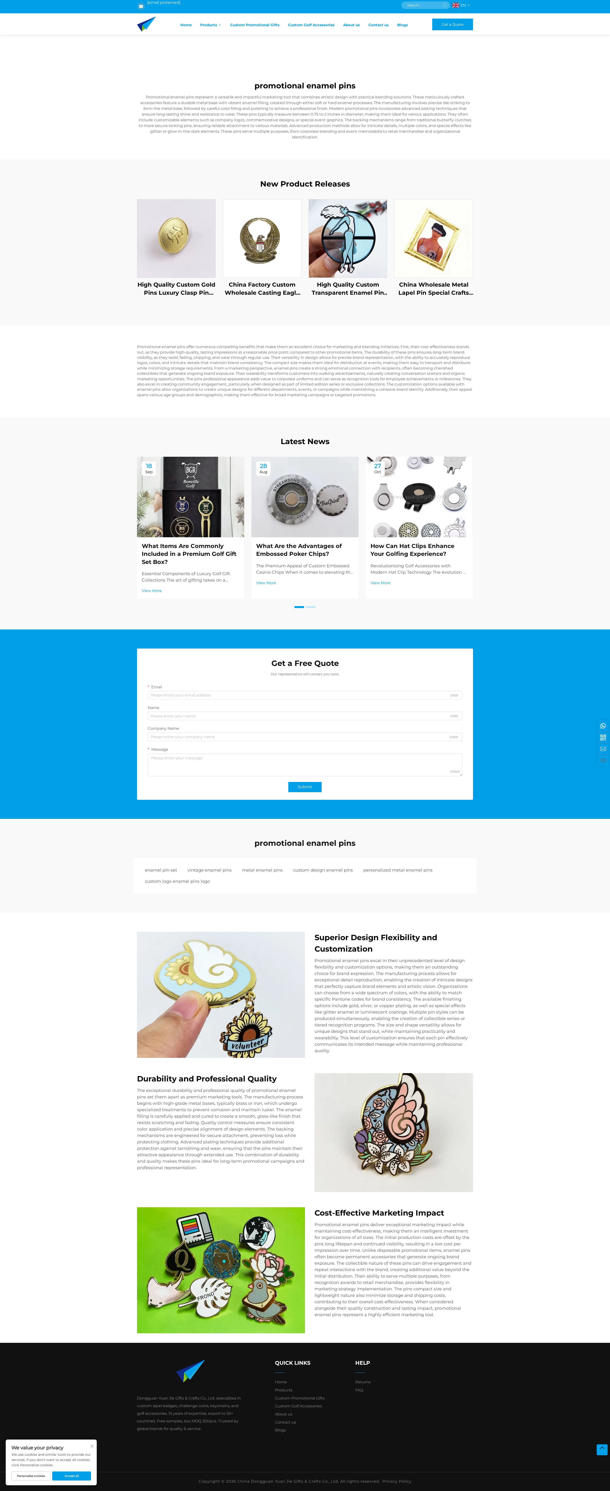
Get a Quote (452, 24)
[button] (299, 607)
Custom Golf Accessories (311, 25)
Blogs (402, 25)
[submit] (445, 5)
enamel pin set (161, 870)
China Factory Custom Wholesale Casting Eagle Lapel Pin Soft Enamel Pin (262, 289)
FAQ (359, 1390)
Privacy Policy (397, 1481)
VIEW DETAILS (176, 238)
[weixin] (603, 737)
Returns (363, 1382)
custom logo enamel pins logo (177, 881)
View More (152, 590)
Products (208, 25)
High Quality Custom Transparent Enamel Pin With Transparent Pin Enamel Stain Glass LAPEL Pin (348, 289)
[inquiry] (603, 749)
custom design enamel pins (323, 870)
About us (351, 25)
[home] (146, 24)
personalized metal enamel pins (397, 870)
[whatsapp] (603, 726)
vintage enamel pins (210, 870)
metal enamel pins (262, 870)
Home (186, 25)
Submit (305, 787)
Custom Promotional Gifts (255, 25)
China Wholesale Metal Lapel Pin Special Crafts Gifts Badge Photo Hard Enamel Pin (433, 289)
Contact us (378, 25)
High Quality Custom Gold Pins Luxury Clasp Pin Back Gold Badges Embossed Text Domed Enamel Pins (176, 289)
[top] (602, 1449)
